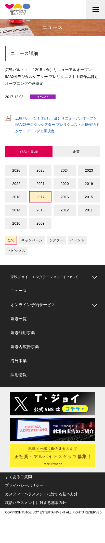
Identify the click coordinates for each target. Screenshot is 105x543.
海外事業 (18, 361)
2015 (89, 197)
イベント (77, 240)
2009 (40, 223)
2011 (89, 210)
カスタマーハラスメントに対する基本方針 (41, 494)
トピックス (16, 251)
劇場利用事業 (22, 333)
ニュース (18, 291)
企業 (76, 152)
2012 (65, 210)
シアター (56, 240)
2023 (89, 170)
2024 (65, 170)
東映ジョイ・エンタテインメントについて (44, 277)
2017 (40, 197)
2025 (40, 170)
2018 (16, 197)
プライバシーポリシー (24, 485)
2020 (65, 184)
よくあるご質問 (18, 476)
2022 (16, 184)
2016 (65, 197)
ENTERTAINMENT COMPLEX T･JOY (18, 9)
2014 (16, 210)
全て (11, 240)
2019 (89, 184)
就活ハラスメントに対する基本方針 (35, 502)
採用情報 (18, 375)
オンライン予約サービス (32, 305)
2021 (40, 184)
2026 (16, 170)
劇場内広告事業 (24, 347)
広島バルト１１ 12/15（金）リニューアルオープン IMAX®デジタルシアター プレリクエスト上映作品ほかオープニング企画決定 (57, 124)
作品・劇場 (29, 152)
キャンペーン (32, 240)
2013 (40, 210)
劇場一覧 (18, 319)
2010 (16, 223)
